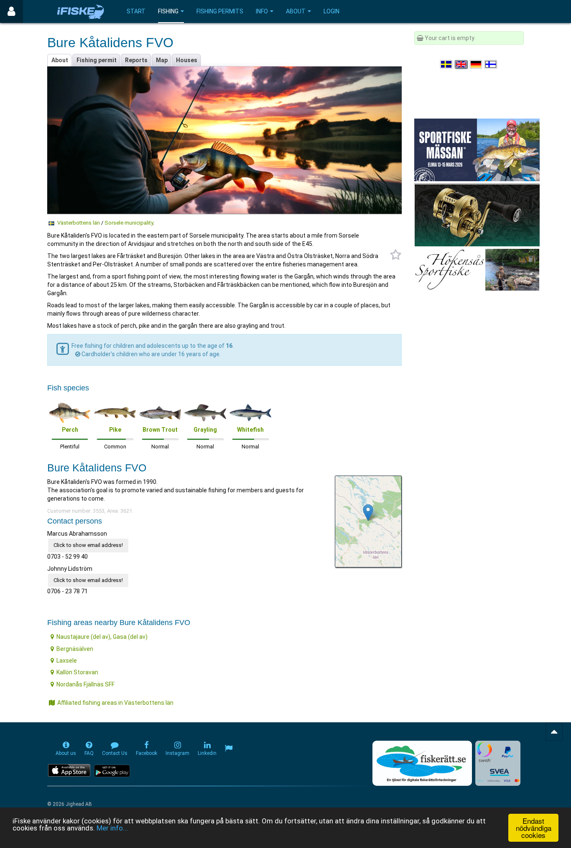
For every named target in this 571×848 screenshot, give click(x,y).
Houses (186, 60)
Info (262, 11)
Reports (136, 60)
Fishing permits (219, 11)
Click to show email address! (88, 545)
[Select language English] (461, 64)
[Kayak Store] (477, 214)
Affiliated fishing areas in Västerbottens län (115, 702)
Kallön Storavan (77, 672)
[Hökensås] (476, 269)
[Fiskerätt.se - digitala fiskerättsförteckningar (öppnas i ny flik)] (422, 763)
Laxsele (66, 660)
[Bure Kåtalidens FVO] (368, 512)
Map (162, 60)
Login (331, 11)
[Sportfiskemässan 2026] (477, 149)
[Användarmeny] (11, 11)
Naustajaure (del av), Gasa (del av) (102, 636)
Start (136, 11)
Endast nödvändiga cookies (533, 827)
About (296, 11)
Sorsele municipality (129, 223)
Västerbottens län (78, 223)
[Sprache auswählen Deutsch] (476, 64)
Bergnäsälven (74, 648)
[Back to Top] (554, 732)
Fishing (168, 11)
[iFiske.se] (80, 11)
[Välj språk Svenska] (446, 64)
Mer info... (112, 828)
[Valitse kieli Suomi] (491, 64)
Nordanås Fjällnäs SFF (85, 684)
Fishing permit (96, 60)
